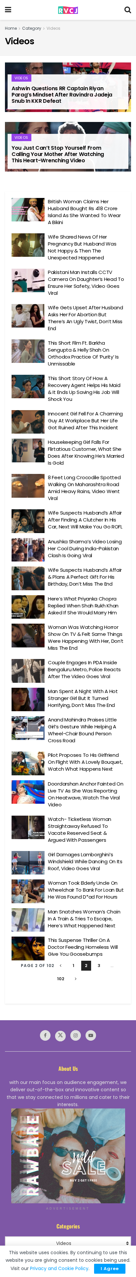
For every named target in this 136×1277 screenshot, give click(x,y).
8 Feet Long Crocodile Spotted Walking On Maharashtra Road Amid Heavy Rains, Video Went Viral (84, 488)
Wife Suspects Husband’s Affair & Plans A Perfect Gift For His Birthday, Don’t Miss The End (85, 576)
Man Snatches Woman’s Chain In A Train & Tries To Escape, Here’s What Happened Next (84, 918)
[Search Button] (127, 10)
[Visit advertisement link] (68, 1155)
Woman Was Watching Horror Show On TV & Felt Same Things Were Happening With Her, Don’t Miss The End (85, 637)
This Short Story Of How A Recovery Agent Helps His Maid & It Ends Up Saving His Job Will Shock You (84, 389)
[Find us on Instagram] (75, 1035)
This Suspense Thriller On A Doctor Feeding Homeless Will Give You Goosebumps (83, 947)
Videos (53, 28)
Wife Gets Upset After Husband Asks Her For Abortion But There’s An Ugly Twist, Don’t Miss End (85, 318)
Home (11, 28)
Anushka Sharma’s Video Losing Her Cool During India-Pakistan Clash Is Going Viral (84, 548)
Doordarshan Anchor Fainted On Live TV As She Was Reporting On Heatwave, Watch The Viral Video (85, 794)
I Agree (110, 1268)
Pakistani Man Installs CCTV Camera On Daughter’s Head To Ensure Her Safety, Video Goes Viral (86, 282)
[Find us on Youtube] (90, 1035)
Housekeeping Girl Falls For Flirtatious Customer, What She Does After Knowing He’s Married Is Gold (86, 452)
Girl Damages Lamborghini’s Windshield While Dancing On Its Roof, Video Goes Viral (85, 861)
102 (60, 979)
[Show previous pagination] (60, 966)
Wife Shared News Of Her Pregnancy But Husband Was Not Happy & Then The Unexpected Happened (82, 247)
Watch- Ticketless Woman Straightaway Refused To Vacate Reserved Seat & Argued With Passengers (79, 829)
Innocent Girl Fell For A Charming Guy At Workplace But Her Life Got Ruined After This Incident (85, 420)
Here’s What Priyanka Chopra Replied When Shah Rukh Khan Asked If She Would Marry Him (83, 605)
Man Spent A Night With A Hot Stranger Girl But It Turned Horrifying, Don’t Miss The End (83, 698)
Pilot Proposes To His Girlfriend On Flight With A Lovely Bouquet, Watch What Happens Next (85, 762)
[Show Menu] (8, 10)
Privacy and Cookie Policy (59, 1268)
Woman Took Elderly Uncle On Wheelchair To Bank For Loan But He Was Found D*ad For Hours (86, 889)
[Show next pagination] (76, 979)
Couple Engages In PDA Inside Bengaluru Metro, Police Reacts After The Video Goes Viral (84, 669)
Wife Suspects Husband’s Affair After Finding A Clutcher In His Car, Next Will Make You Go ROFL (85, 519)
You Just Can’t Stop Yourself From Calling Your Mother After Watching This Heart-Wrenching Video (58, 154)
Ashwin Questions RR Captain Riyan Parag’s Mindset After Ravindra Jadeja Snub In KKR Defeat (62, 95)
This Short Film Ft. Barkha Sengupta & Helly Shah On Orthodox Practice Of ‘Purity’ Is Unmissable (83, 353)
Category (31, 28)
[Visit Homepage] (68, 10)
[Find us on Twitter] (60, 1036)
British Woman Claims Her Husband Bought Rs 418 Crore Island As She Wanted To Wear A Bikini (84, 212)
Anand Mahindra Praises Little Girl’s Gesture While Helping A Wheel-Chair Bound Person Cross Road (82, 730)
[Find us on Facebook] (45, 1035)
